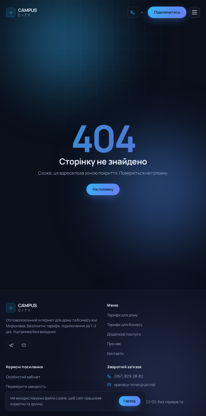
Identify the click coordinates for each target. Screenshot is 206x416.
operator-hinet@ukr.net (135, 384)
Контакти (115, 353)
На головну (103, 189)
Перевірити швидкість (26, 386)
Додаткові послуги (124, 334)
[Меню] (194, 12)
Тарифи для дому (122, 315)
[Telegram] (11, 345)
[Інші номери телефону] (142, 12)
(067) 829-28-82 (128, 376)
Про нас (114, 343)
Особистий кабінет (23, 377)
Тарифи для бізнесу (124, 324)
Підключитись (167, 12)
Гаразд (130, 400)
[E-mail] (24, 345)
